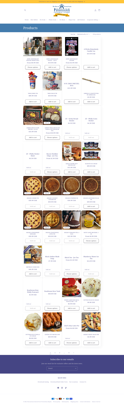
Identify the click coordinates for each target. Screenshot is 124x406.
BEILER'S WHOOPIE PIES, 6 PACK (71, 233)
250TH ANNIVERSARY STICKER (72, 59)
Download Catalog (43, 382)
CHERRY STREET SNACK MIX (91, 334)
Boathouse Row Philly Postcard (33, 291)
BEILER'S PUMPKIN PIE (71, 198)
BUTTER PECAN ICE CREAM (91, 300)
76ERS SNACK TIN (52, 93)
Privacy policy (56, 401)
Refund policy (65, 401)
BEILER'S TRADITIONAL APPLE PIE (52, 233)
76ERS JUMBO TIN (33, 93)
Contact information (85, 401)
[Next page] (74, 353)
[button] (25, 10)
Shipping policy (74, 401)
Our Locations (73, 382)
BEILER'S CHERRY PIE (33, 198)
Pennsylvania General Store (34, 401)
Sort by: (73, 34)
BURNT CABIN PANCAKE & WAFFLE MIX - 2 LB (71, 300)
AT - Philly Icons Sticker (91, 120)
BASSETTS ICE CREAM (91, 163)
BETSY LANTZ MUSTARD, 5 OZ (91, 233)
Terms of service (96, 401)
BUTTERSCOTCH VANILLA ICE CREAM (33, 335)
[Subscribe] (75, 368)
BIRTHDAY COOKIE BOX (32, 267)
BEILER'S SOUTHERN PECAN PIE (91, 198)
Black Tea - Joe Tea (72, 257)
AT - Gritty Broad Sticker (71, 120)
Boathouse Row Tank (52, 291)
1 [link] (50, 353)
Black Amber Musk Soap (52, 257)
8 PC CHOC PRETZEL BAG (71, 84)
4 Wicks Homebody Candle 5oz (91, 50)
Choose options (33, 67)
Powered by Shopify (46, 401)
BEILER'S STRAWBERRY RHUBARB (32, 233)
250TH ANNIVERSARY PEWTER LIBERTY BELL (32, 59)
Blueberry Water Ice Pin (91, 257)
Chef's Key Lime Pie (71, 326)
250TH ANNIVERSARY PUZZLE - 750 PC (52, 59)
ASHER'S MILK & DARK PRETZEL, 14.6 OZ (32, 128)
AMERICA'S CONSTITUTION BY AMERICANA (91, 94)
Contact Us (83, 382)
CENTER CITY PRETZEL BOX (52, 334)
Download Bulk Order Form (59, 382)
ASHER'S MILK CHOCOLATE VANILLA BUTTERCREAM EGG (52, 129)
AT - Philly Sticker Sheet (32, 155)
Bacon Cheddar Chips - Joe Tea (52, 155)
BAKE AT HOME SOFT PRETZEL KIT (72, 164)
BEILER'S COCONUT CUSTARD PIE (52, 198)
